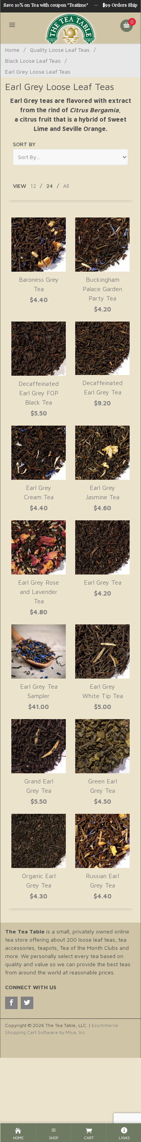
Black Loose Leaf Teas (33, 60)
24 (49, 185)
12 (33, 185)
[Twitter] (27, 1003)
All (66, 185)
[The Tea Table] (70, 28)
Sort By (24, 144)
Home (12, 49)
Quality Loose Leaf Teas (60, 49)
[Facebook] (11, 1003)
